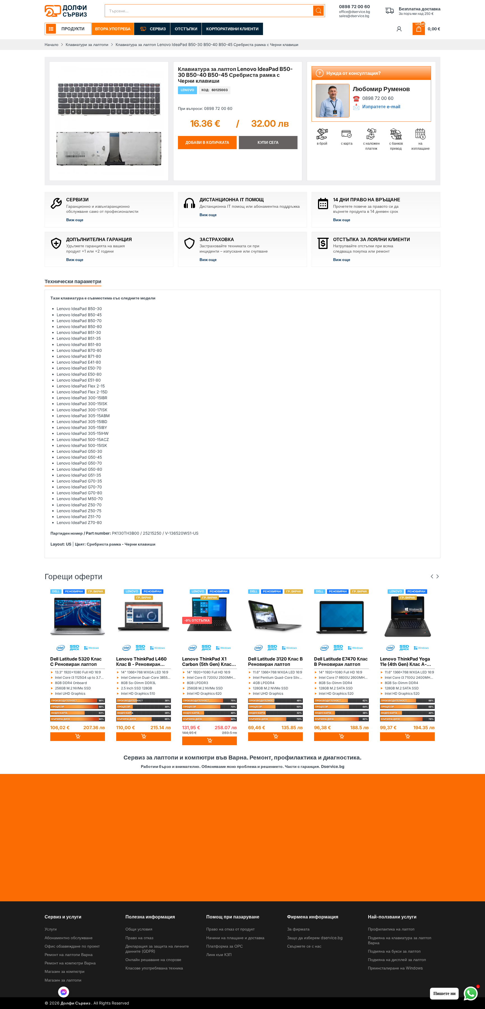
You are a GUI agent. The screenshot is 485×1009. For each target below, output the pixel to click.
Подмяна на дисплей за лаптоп (397, 959)
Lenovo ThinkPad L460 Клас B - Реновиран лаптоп (141, 661)
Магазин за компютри (64, 971)
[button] (63, 993)
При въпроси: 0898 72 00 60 (205, 108)
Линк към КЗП (219, 954)
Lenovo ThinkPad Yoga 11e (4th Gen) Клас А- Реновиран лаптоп (405, 661)
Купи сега (268, 142)
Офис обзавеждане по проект (72, 946)
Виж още (74, 219)
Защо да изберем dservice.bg (315, 937)
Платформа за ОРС (224, 946)
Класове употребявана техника (154, 968)
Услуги (51, 929)
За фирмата (298, 929)
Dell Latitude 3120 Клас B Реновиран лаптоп (275, 661)
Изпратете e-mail (381, 106)
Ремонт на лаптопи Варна (69, 954)
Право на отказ (139, 937)
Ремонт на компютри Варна (70, 962)
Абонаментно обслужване (69, 937)
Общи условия (138, 929)
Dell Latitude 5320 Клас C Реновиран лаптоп (76, 661)
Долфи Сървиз (76, 1003)
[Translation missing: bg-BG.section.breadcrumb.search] (318, 11)
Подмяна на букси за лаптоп (394, 951)
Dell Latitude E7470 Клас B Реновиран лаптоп (341, 661)
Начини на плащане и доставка (235, 937)
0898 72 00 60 (378, 98)
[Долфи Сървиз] (66, 11)
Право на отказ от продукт (230, 929)
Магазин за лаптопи (63, 980)
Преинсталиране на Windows (395, 968)
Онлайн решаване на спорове (153, 959)
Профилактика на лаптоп (391, 929)
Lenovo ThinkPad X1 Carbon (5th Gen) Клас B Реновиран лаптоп (209, 661)
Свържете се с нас (304, 946)
